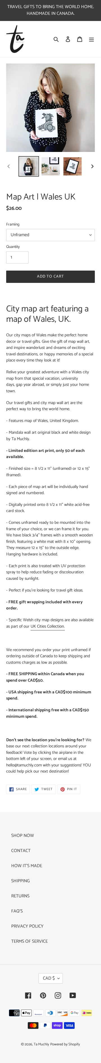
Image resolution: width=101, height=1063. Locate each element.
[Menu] (91, 39)
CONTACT (21, 851)
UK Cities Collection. (48, 626)
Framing (12, 224)
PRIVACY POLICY (27, 926)
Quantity (13, 247)
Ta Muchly (41, 1044)
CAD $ (49, 978)
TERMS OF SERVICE (29, 941)
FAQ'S (17, 911)
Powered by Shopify (65, 1044)
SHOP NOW (22, 835)
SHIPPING (20, 881)
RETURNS (20, 896)
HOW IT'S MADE (26, 866)
